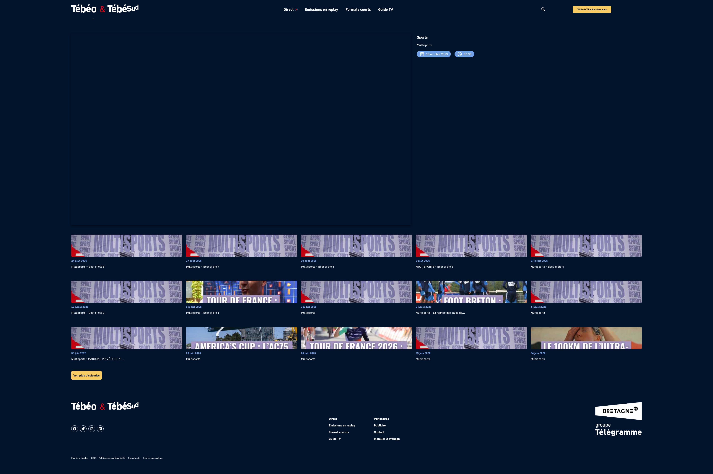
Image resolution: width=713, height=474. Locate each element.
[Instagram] (91, 428)
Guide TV (385, 9)
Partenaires (381, 419)
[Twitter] (83, 428)
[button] (543, 9)
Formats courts (358, 9)
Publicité (380, 425)
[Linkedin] (100, 428)
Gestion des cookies (152, 458)
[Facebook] (74, 428)
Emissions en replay (321, 9)
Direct (289, 9)
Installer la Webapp (387, 439)
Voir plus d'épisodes (86, 375)
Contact (379, 432)
